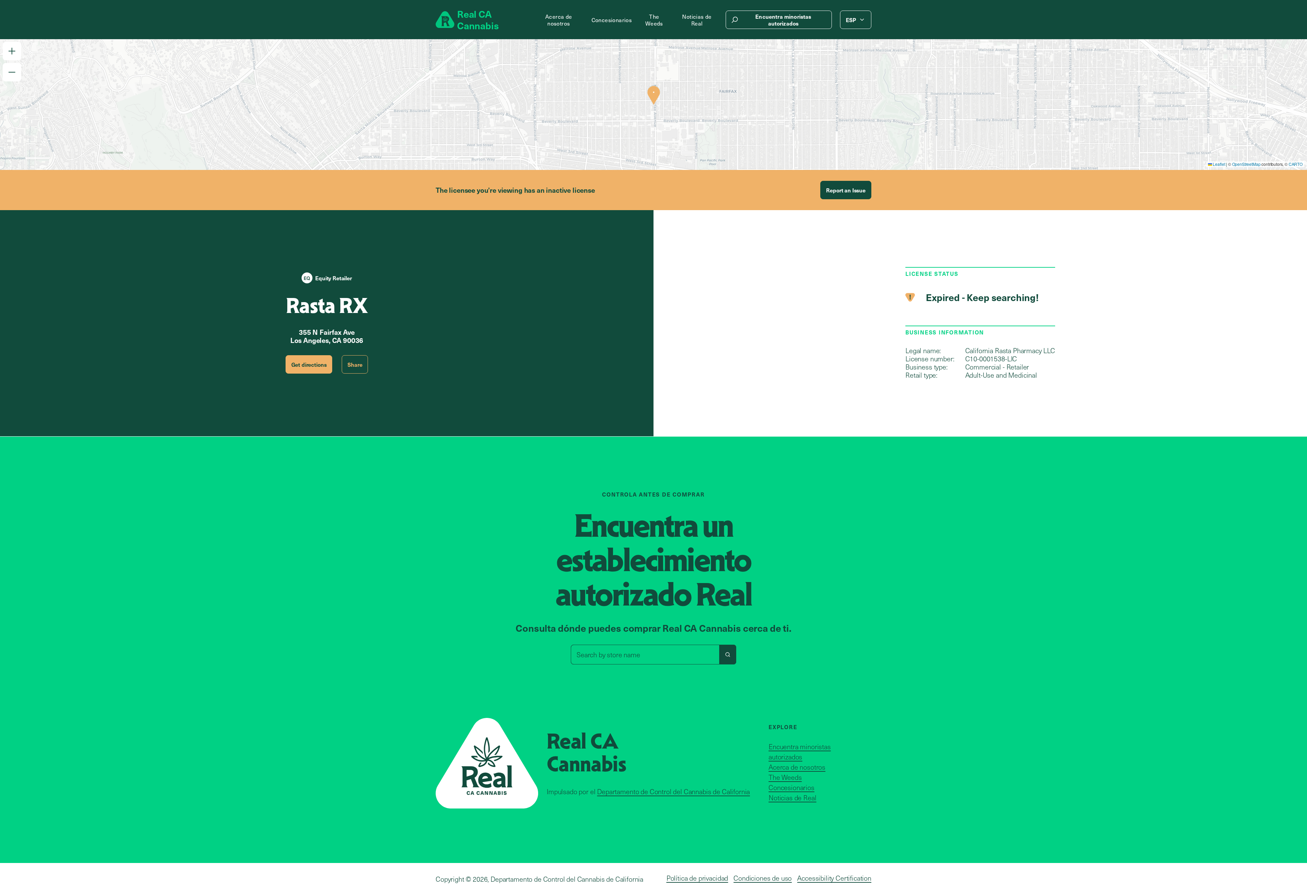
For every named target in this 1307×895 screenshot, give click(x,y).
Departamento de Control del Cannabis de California (673, 791)
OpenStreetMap (1246, 164)
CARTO (1296, 164)
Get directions (309, 364)
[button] (12, 51)
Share (355, 364)
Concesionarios (612, 20)
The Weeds (654, 19)
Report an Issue (846, 190)
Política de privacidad (697, 878)
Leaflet (1218, 164)
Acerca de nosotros (558, 19)
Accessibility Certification (834, 878)
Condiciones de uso (762, 878)
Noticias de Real (696, 19)
